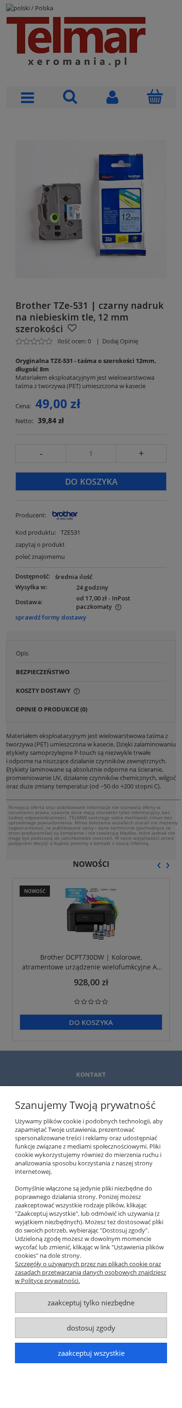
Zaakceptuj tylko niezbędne (91, 1302)
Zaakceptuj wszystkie (91, 1353)
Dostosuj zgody (91, 1327)
